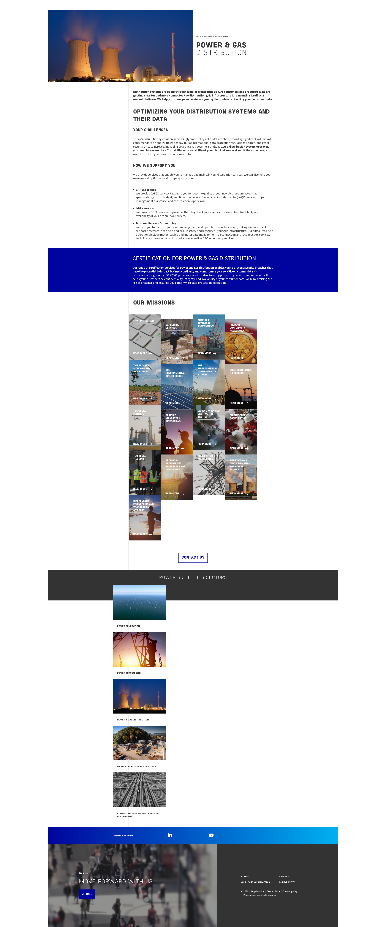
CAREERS (284, 876)
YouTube (211, 835)
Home (198, 36)
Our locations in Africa (255, 882)
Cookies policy (290, 891)
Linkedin (170, 835)
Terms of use (273, 891)
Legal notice (257, 891)
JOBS (87, 894)
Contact (246, 876)
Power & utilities (221, 36)
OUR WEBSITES (287, 882)
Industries (208, 36)
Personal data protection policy (259, 895)
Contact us (193, 557)
